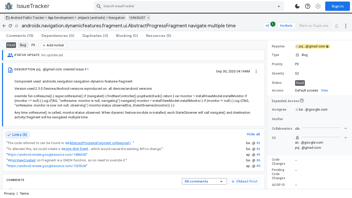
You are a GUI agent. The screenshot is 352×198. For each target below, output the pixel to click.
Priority (277, 64)
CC (274, 138)
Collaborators (282, 128)
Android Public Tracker (27, 18)
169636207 (137, 18)
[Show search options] (279, 6)
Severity (278, 73)
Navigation (117, 18)
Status (277, 83)
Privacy (9, 193)
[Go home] (4, 26)
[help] (308, 6)
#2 (258, 143)
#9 (258, 166)
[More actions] (346, 26)
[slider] (268, 114)
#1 (86, 69)
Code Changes (278, 162)
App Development (61, 18)
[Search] (99, 6)
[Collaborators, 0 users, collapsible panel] (321, 128)
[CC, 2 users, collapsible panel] (321, 137)
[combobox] (189, 6)
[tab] (19, 35)
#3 (258, 154)
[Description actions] (256, 71)
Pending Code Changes (278, 174)
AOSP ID (278, 185)
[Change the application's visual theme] (297, 6)
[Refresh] (10, 26)
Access (278, 90)
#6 (258, 160)
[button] (309, 54)
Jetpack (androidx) (91, 18)
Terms (24, 193)
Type (275, 55)
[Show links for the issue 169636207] (148, 18)
